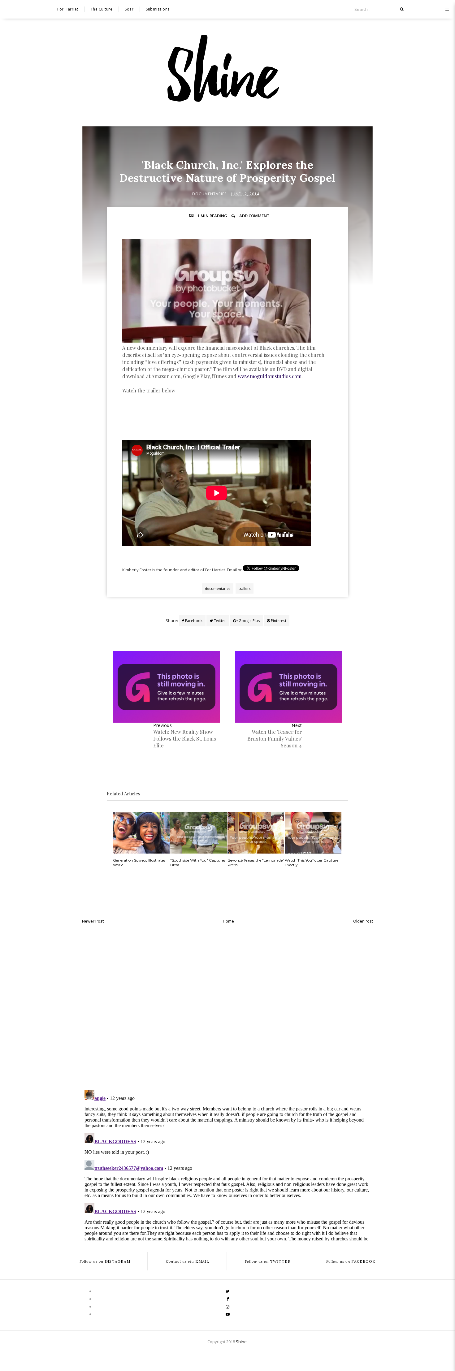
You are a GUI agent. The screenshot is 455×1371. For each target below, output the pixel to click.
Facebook (193, 620)
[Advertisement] (227, 429)
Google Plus (249, 620)
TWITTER (268, 1261)
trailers (244, 588)
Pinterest (278, 620)
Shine (241, 1341)
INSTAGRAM (105, 1261)
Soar (129, 9)
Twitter (219, 620)
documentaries (209, 194)
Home (228, 921)
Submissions (158, 9)
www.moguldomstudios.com (269, 376)
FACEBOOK (350, 1261)
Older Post (363, 921)
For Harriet (67, 9)
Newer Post (93, 921)
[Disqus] (227, 1005)
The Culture (102, 9)
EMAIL (187, 1261)
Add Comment (254, 215)
